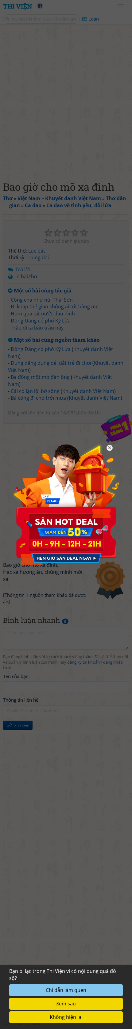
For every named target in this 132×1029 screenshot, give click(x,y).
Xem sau (66, 1003)
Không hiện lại (66, 1017)
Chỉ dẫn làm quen (66, 990)
